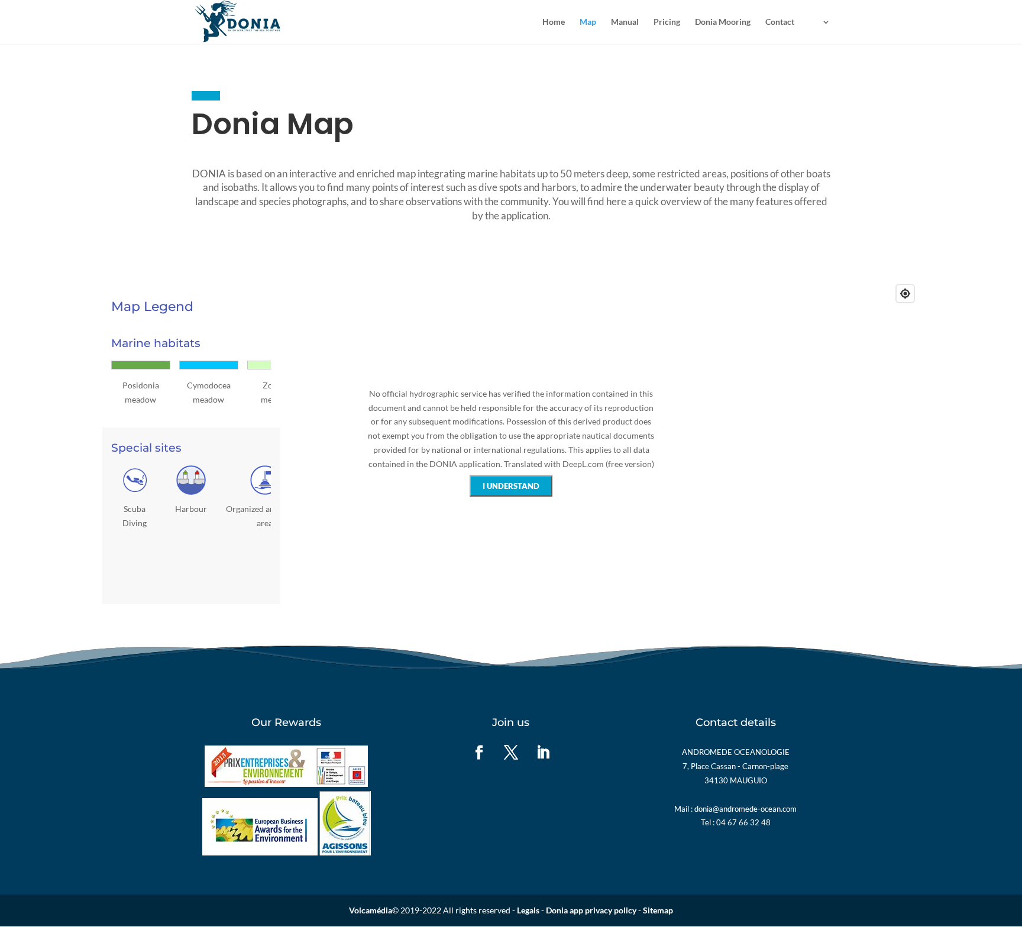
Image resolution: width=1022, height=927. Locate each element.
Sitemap (658, 910)
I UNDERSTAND (511, 486)
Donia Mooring (723, 22)
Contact (779, 22)
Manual (625, 22)
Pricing (667, 22)
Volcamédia (370, 910)
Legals (528, 910)
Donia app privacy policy (591, 910)
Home (553, 22)
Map (588, 22)
